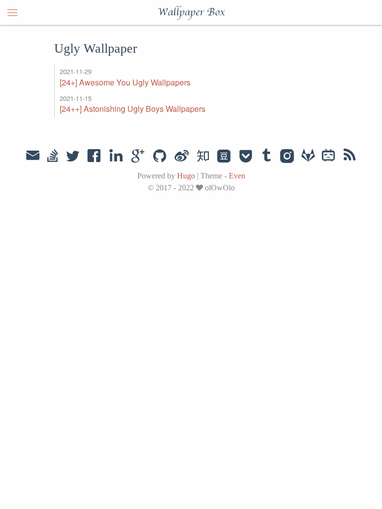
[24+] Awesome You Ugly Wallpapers (125, 82)
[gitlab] (308, 156)
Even (237, 175)
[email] (32, 155)
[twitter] (72, 156)
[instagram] (287, 156)
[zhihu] (202, 156)
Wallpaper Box (191, 12)
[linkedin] (115, 156)
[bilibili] (328, 156)
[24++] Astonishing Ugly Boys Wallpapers (132, 108)
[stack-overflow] (52, 156)
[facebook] (94, 156)
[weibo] (181, 156)
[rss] (349, 156)
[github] (159, 156)
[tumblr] (266, 156)
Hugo (186, 175)
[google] (137, 156)
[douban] (223, 156)
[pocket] (245, 156)
